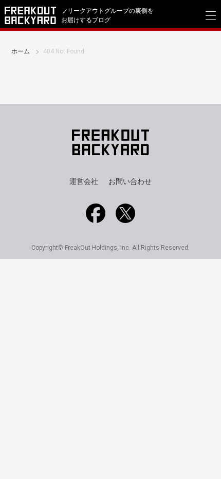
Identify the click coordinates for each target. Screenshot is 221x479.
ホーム (20, 51)
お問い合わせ (130, 181)
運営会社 (83, 181)
